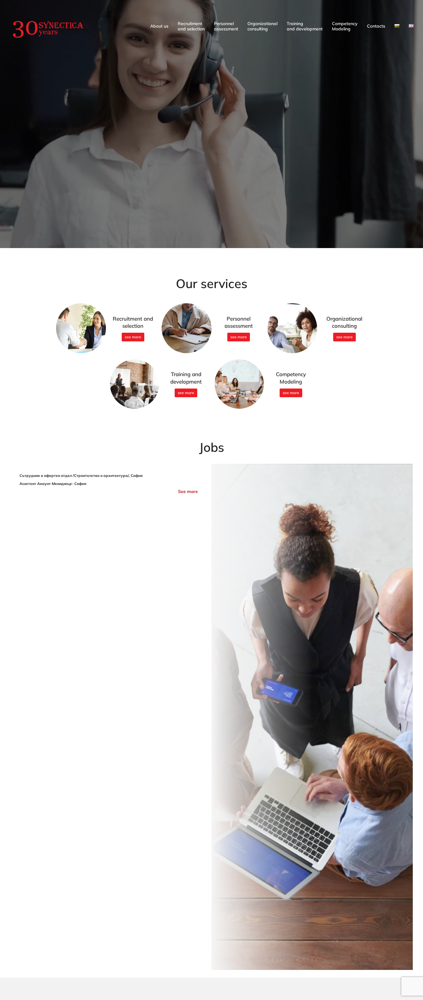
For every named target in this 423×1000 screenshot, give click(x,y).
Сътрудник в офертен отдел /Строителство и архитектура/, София (81, 475)
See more (188, 491)
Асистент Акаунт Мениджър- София (53, 483)
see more (133, 337)
